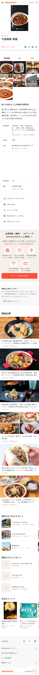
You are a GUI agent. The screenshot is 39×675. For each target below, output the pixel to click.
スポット (10, 33)
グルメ (17, 33)
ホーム (3, 33)
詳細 (32, 58)
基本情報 (7, 58)
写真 (19, 58)
